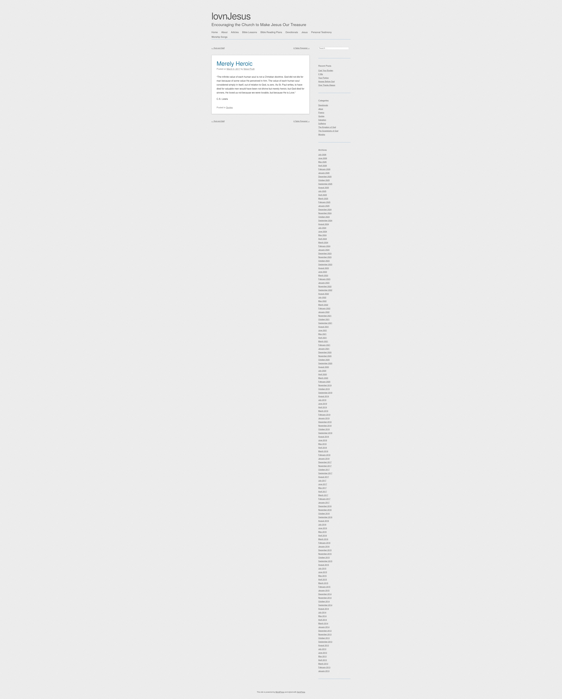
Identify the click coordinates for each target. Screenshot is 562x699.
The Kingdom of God (327, 127)
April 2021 (322, 337)
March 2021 (323, 341)
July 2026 (322, 154)
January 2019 (323, 418)
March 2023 (323, 275)
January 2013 (323, 671)
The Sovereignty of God (328, 130)
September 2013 (325, 641)
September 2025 (325, 183)
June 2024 (322, 231)
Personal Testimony (321, 32)
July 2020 (322, 370)
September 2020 (325, 363)
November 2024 (324, 213)
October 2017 (324, 469)
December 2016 (324, 506)
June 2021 (322, 330)
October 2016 (324, 513)
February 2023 (324, 279)
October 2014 (324, 601)
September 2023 (325, 264)
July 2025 (322, 191)
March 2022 (323, 304)
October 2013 (324, 638)
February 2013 (324, 667)
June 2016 (322, 528)
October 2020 (324, 359)
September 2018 (325, 432)
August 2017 (323, 476)
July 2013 (322, 649)
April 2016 (322, 535)
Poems (321, 112)
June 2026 (322, 158)
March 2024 (323, 242)
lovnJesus (231, 15)
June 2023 (322, 271)
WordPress (279, 692)
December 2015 (324, 550)
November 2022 (324, 286)
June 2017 (322, 484)
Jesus (304, 32)
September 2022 (325, 290)
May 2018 (322, 443)
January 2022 (323, 312)
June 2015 (322, 572)
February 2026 (324, 169)
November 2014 (324, 597)
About (224, 32)
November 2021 (324, 315)
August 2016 (323, 520)
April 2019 (322, 407)
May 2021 (322, 334)
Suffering (322, 123)
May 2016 (322, 531)
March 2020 (323, 378)
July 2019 (322, 400)
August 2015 (323, 564)
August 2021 (323, 326)
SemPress (301, 692)
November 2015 (324, 553)
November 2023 (324, 257)
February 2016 (324, 542)
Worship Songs (219, 37)
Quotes (229, 107)
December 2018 (324, 421)
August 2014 (323, 608)
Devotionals (292, 32)
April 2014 (322, 619)
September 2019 (325, 392)
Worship (321, 134)
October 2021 (324, 319)
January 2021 (323, 348)
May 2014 (322, 616)
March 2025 (323, 198)
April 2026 (322, 165)
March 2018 (323, 451)
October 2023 (324, 260)
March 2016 (323, 539)
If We (320, 74)
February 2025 (324, 202)
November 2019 (324, 385)
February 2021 (324, 345)
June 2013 (322, 652)
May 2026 (322, 161)
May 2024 (322, 235)
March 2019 (323, 410)
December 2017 (324, 462)
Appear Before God (326, 81)
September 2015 (325, 561)
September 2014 (325, 605)
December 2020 (324, 352)
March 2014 (323, 623)
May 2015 (322, 575)
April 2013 (322, 660)
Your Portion (323, 77)
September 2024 (325, 220)
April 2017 (322, 491)
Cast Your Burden (325, 70)
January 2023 (323, 282)
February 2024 (324, 246)
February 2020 (324, 381)
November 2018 (324, 425)
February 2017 (324, 498)
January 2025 (323, 205)
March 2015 (323, 583)
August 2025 (323, 187)
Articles (235, 32)
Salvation (322, 119)
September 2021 (325, 323)
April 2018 (322, 447)
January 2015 (323, 590)
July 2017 (322, 480)
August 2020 (323, 367)
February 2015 (324, 586)
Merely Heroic (234, 63)
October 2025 (324, 180)
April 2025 (322, 194)
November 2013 (324, 634)
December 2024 (324, 209)
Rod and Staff (218, 48)
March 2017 (323, 495)
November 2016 (324, 509)
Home (214, 32)
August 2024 (323, 224)
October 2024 (324, 216)
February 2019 (324, 414)
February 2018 (324, 454)
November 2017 (324, 465)
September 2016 (325, 517)
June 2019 (322, 403)
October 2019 (324, 389)
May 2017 (322, 487)
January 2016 (323, 546)
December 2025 (324, 176)
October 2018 (324, 429)
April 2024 (322, 238)
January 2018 (323, 458)
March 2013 (323, 663)
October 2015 (324, 557)
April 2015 (322, 579)
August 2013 (323, 645)
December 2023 (324, 253)
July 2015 (322, 568)
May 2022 (322, 301)
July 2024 (322, 227)
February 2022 (324, 308)
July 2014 (322, 612)
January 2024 (323, 249)
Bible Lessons (249, 32)
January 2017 (323, 502)
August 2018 (323, 436)
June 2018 (322, 440)
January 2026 (323, 172)
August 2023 (323, 268)
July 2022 (322, 297)
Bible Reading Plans (271, 32)
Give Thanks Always (326, 85)
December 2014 (324, 594)
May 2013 (322, 656)
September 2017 (325, 473)
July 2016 (322, 524)
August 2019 (323, 396)
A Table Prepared (301, 48)
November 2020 (324, 356)
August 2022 (323, 293)
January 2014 (323, 627)
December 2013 (324, 630)
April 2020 (322, 374)
